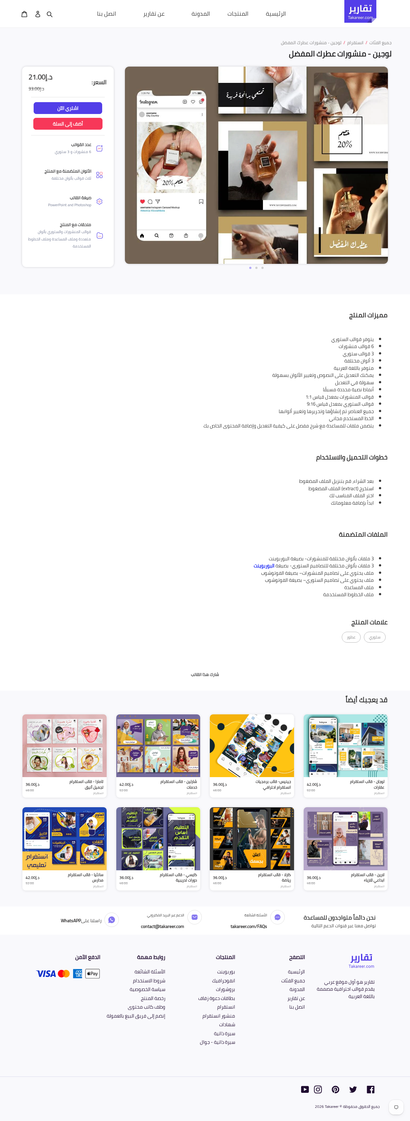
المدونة (297, 989)
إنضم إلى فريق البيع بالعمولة (136, 1015)
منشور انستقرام (218, 1015)
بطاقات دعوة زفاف (216, 998)
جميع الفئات (293, 980)
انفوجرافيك (223, 980)
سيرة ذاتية (224, 1033)
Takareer (332, 1106)
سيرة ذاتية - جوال (217, 1042)
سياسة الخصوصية (147, 989)
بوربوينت (226, 971)
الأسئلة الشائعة (150, 971)
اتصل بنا (297, 1006)
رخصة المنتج (153, 998)
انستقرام (226, 1006)
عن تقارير (296, 998)
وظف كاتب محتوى (146, 1006)
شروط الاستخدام (149, 980)
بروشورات (225, 989)
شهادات (227, 1024)
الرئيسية (296, 971)
